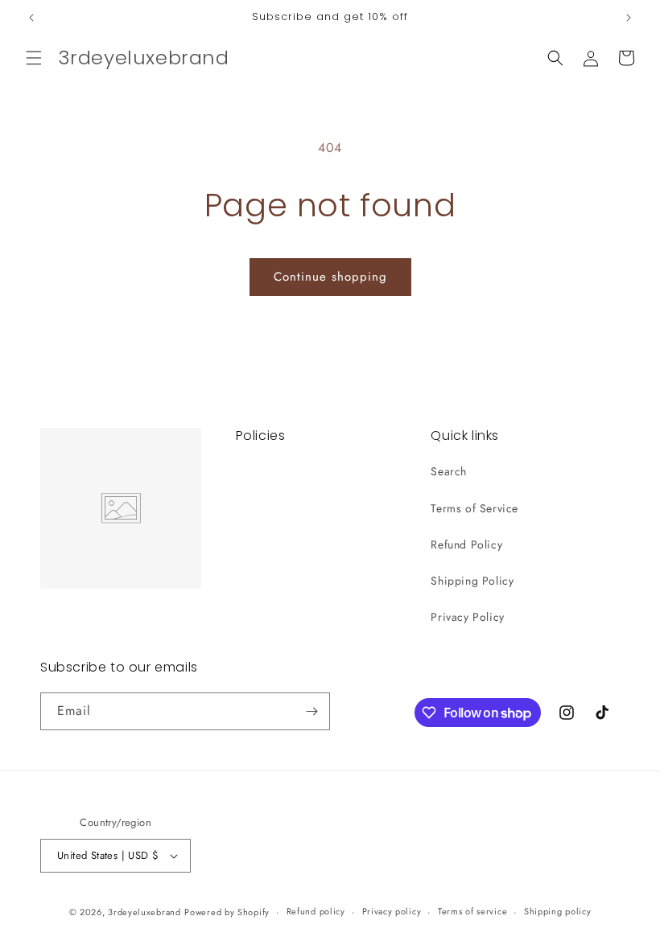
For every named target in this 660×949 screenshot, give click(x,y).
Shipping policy (558, 911)
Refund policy (316, 911)
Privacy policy (392, 911)
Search (449, 471)
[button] (34, 58)
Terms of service (472, 911)
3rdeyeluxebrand (144, 912)
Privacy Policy (467, 617)
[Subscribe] (311, 711)
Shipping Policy (472, 581)
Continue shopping (330, 277)
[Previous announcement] (31, 17)
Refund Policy (466, 544)
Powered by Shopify (227, 912)
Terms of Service (474, 508)
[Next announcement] (628, 17)
